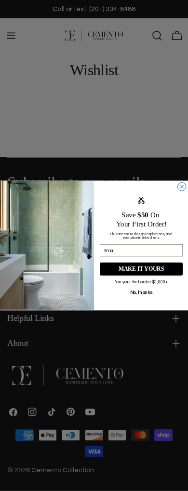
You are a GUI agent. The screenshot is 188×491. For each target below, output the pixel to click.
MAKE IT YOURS (141, 269)
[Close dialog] (182, 187)
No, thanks (141, 292)
